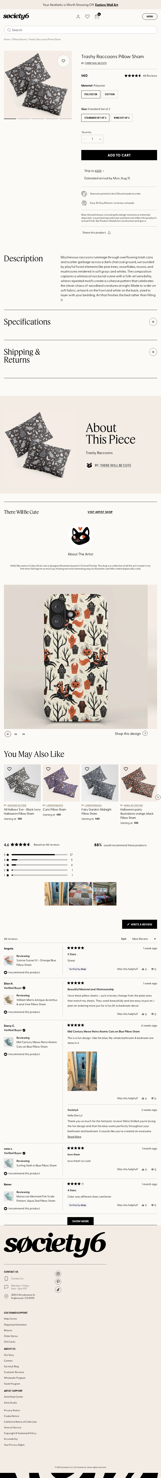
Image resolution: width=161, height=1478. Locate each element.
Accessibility (11, 1438)
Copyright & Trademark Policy (20, 1433)
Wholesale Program (15, 1377)
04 (51, 118)
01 (10, 118)
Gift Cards (9, 1341)
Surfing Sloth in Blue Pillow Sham (36, 1165)
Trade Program (12, 1383)
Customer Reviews (14, 1372)
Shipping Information (15, 1324)
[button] (140, 75)
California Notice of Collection (20, 1421)
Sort (124, 939)
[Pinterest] (58, 1282)
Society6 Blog (11, 1366)
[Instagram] (58, 1274)
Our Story (9, 1354)
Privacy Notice (12, 1410)
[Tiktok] (58, 1289)
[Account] (78, 16)
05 (65, 118)
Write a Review (143, 925)
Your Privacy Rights (14, 1444)
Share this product (94, 232)
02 (24, 118)
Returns (8, 1330)
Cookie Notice (11, 1416)
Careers (8, 1360)
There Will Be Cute (96, 63)
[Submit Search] (9, 30)
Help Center (10, 1318)
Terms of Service (12, 1427)
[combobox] (80, 30)
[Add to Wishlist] (10, 769)
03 (38, 118)
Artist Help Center (13, 1396)
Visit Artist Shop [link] (100, 512)
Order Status (11, 1335)
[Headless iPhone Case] (76, 657)
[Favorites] (87, 16)
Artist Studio (10, 1402)
